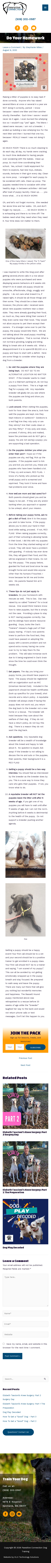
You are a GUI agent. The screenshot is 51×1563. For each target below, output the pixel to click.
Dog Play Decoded (13, 1247)
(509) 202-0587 (26, 19)
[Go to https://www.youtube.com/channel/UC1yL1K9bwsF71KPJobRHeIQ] (33, 29)
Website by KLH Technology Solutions (21, 1557)
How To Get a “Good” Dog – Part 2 (19, 1421)
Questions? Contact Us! (18, 1432)
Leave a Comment (12, 47)
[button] (35, 1047)
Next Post (25, 1065)
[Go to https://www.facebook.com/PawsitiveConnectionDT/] (17, 29)
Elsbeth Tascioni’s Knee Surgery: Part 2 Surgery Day (25, 1133)
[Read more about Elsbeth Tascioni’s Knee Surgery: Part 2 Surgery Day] (25, 1106)
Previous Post (25, 1058)
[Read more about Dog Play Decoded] (25, 1221)
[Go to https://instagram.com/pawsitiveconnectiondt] (25, 29)
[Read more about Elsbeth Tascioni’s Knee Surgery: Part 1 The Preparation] (25, 1164)
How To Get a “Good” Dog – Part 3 (19, 1416)
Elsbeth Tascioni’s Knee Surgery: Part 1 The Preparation (25, 1190)
